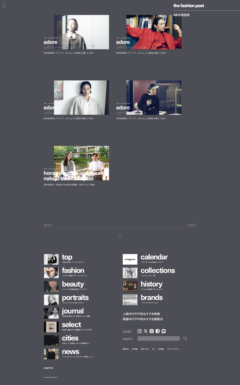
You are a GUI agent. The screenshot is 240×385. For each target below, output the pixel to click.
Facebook (158, 331)
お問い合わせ (145, 349)
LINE (164, 331)
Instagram (140, 331)
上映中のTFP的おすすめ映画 (141, 314)
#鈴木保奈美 (181, 15)
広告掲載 (135, 349)
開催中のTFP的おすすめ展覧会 (143, 319)
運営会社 (126, 349)
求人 (153, 349)
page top (48, 367)
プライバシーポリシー (173, 349)
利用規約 (161, 349)
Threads (152, 331)
